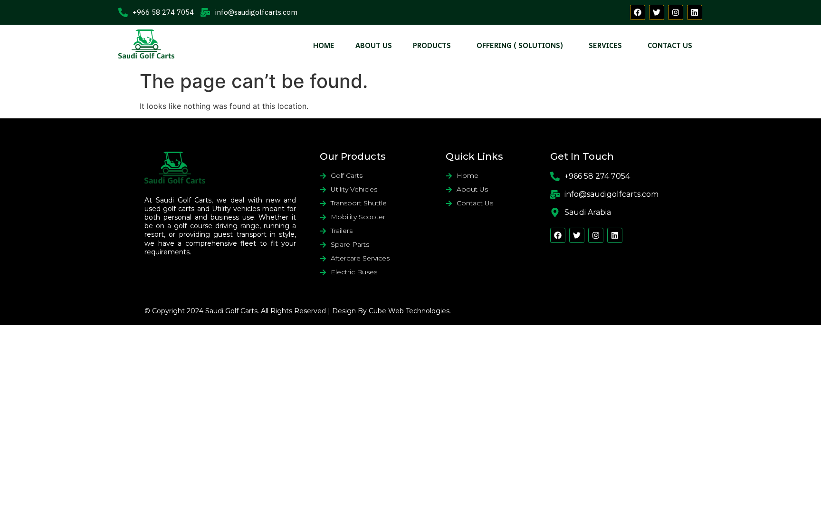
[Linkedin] (694, 12)
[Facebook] (637, 12)
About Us (373, 45)
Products (432, 45)
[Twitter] (656, 12)
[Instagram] (675, 12)
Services (605, 45)
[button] (434, 45)
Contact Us (670, 45)
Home (323, 45)
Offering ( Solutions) (520, 45)
